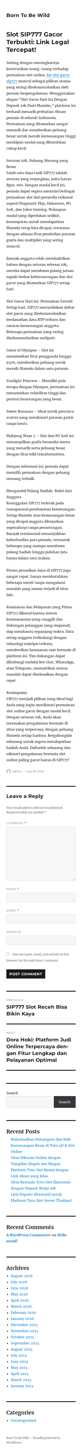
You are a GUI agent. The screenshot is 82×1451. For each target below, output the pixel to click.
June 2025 (19, 1361)
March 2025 (21, 1380)
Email (12, 910)
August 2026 (22, 1276)
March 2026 (21, 1306)
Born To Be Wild (28, 15)
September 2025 (25, 1343)
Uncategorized (23, 1420)
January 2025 (22, 1386)
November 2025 (24, 1331)
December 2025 (24, 1325)
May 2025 (19, 1367)
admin (17, 771)
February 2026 (23, 1312)
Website (13, 932)
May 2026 (19, 1294)
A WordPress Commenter (28, 1235)
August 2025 (22, 1349)
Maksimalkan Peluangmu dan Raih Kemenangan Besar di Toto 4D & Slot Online (43, 1145)
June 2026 (19, 1288)
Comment (16, 823)
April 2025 (20, 1373)
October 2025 (22, 1337)
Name (12, 889)
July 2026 (19, 1282)
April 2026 (20, 1300)
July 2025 (19, 1355)
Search (12, 1093)
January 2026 (22, 1318)
